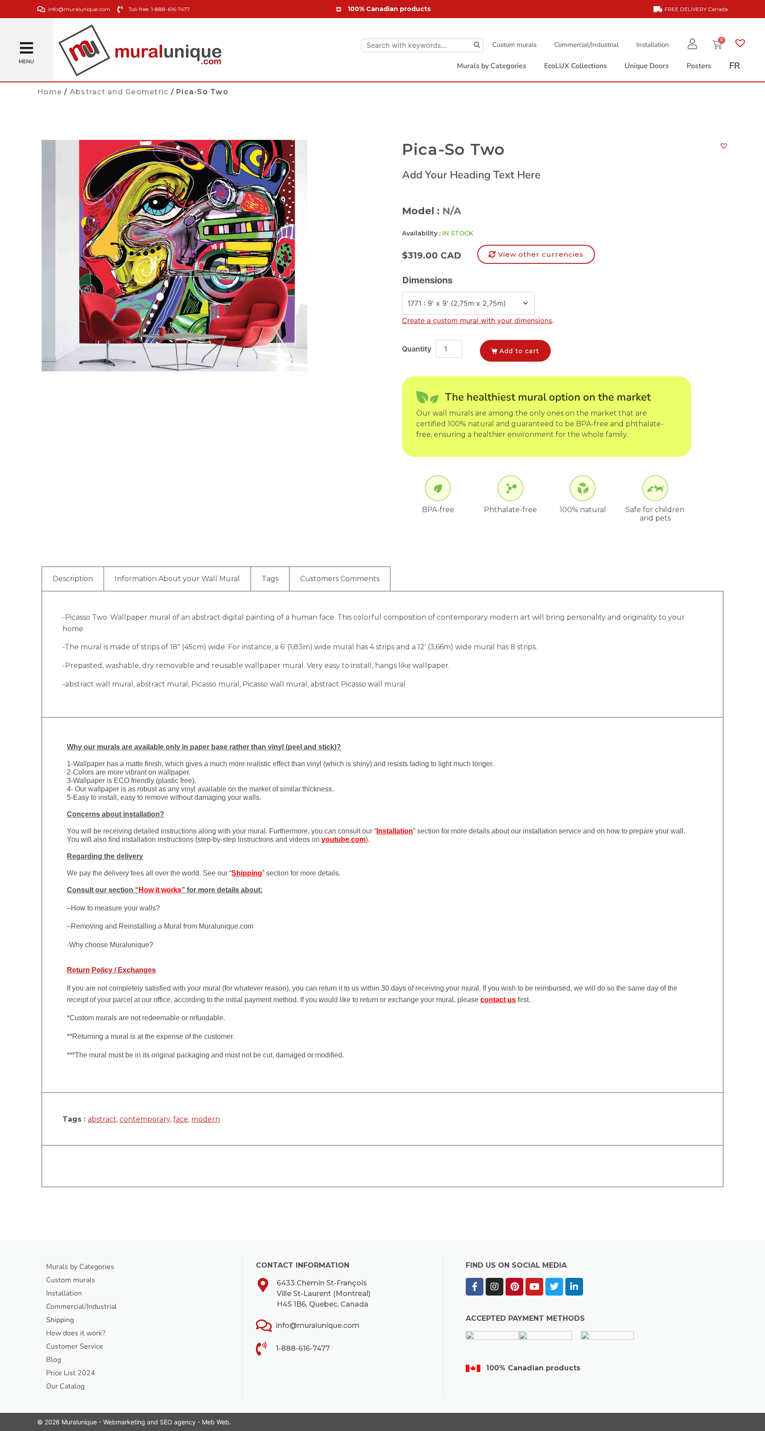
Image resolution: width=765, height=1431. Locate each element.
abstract (102, 1119)
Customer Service (74, 1346)
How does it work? (75, 1333)
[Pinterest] (514, 1287)
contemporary (145, 1119)
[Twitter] (554, 1287)
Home (49, 92)
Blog (53, 1360)
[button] (26, 44)
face (180, 1119)
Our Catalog (65, 1386)
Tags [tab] (270, 579)
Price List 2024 (70, 1373)
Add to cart (519, 351)
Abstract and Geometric (119, 92)
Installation (652, 44)
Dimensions (427, 280)
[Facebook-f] (474, 1287)
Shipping (60, 1320)
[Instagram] (494, 1287)
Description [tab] (73, 579)
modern (205, 1119)
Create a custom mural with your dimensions (477, 320)
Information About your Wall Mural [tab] (177, 579)
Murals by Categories (80, 1267)
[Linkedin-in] (574, 1287)
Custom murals (514, 44)
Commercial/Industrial (586, 44)
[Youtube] (534, 1287)
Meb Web (215, 1422)
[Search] (476, 45)
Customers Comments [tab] (339, 579)
